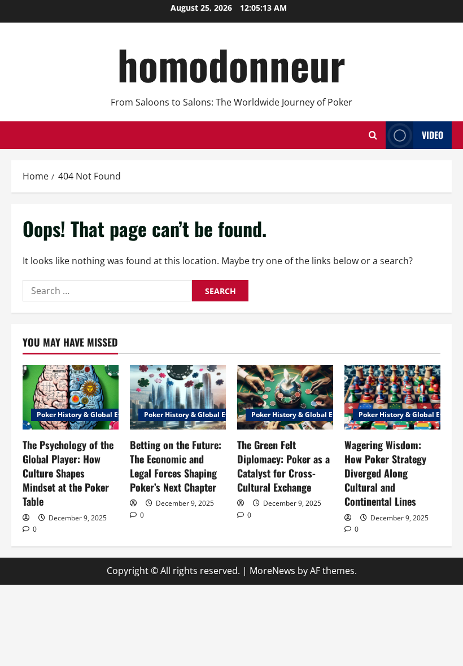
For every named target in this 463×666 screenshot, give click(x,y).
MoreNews (272, 570)
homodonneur (231, 64)
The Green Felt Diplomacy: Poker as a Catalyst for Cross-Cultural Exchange (283, 466)
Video (432, 135)
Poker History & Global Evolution (91, 414)
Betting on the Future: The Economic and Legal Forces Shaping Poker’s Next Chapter (175, 466)
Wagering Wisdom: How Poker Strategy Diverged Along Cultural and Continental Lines (385, 473)
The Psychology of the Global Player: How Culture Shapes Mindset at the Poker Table (68, 473)
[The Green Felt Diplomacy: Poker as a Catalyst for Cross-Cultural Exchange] (285, 397)
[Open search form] (373, 135)
